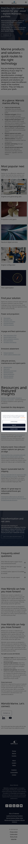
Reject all (14, 425)
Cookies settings (14, 421)
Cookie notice (22, 417)
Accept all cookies (14, 428)
